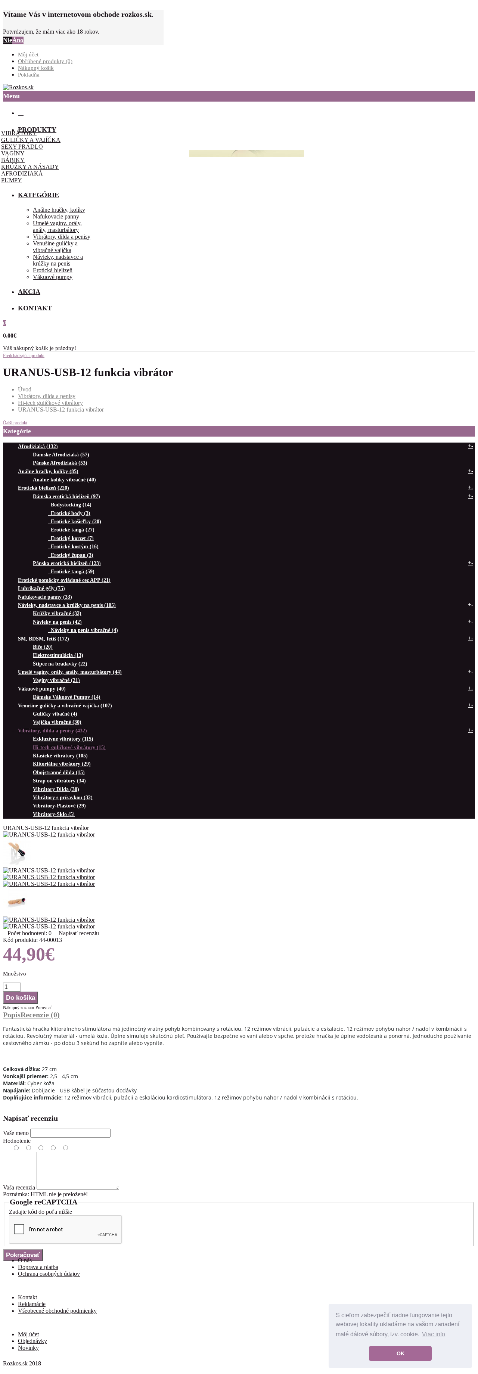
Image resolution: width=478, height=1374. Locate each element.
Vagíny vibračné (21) (56, 680)
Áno (18, 40)
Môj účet (28, 55)
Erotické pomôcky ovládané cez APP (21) (64, 580)
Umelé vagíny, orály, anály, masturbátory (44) (70, 672)
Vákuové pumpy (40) (42, 689)
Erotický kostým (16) (73, 546)
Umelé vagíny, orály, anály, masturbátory (57, 226)
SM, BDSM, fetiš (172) (43, 639)
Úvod (24, 389)
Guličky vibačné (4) (55, 714)
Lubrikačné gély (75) (41, 588)
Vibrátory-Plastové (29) (59, 806)
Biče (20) (43, 647)
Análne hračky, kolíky (59, 210)
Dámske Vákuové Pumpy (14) (66, 697)
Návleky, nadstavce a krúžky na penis (58, 260)
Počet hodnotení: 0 (29, 933)
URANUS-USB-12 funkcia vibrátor (61, 409)
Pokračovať (23, 1255)
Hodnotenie (17, 1141)
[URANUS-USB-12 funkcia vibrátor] (49, 834)
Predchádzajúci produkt (23, 355)
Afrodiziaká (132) (38, 446)
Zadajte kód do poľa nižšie (40, 1212)
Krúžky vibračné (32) (57, 613)
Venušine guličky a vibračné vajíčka (55, 246)
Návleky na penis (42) (57, 622)
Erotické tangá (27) (71, 530)
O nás (25, 1260)
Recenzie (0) (40, 1015)
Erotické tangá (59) (71, 571)
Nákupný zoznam (18, 1007)
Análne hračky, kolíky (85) (48, 471)
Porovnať (43, 1007)
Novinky (28, 1347)
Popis (12, 1015)
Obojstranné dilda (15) (59, 772)
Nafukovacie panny (56, 216)
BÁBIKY (13, 160)
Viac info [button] (433, 1334)
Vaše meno (16, 1133)
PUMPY (11, 180)
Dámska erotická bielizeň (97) (66, 496)
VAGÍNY (13, 153)
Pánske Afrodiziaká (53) (60, 463)
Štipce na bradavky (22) (60, 664)
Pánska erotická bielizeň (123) (67, 563)
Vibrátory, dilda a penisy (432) (52, 730)
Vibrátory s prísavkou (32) (63, 797)
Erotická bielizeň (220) (43, 488)
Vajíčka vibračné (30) (57, 722)
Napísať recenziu (79, 933)
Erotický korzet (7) (71, 538)
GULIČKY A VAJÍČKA (30, 140)
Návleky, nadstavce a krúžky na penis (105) (67, 605)
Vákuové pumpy (52, 277)
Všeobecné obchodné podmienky (57, 1311)
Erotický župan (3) (70, 555)
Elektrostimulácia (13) (58, 655)
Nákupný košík (36, 68)
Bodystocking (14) (69, 505)
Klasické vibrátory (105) (60, 756)
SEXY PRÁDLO (22, 146)
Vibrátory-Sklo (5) (54, 814)
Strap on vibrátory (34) (59, 781)
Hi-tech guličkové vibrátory (50, 403)
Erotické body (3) (69, 513)
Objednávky (32, 1341)
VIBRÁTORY (19, 133)
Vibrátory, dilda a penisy (61, 236)
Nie (7, 40)
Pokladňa (29, 75)
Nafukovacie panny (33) (45, 597)
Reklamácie (32, 1304)
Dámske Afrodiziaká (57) (61, 455)
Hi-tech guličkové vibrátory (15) (69, 747)
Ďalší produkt (15, 422)
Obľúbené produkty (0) (45, 61)
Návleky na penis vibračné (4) (83, 630)
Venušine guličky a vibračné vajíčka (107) (65, 705)
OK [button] (400, 1353)
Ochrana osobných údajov (49, 1274)
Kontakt (27, 1297)
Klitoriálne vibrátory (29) (62, 764)
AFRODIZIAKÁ (22, 173)
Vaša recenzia (19, 1187)
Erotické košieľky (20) (74, 521)
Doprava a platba (38, 1267)
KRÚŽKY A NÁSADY (30, 167)
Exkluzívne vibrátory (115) (63, 739)
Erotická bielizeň (52, 270)
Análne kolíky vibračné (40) (64, 480)
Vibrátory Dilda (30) (56, 789)
